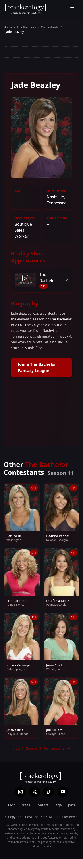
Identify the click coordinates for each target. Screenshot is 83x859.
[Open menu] (72, 9)
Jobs (71, 805)
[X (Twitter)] (34, 791)
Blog (11, 805)
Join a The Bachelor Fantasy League (37, 367)
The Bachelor (26, 27)
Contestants (50, 27)
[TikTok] (48, 791)
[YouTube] (63, 791)
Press (25, 805)
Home (8, 27)
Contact (41, 805)
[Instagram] (20, 791)
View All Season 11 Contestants (38, 748)
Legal (58, 805)
